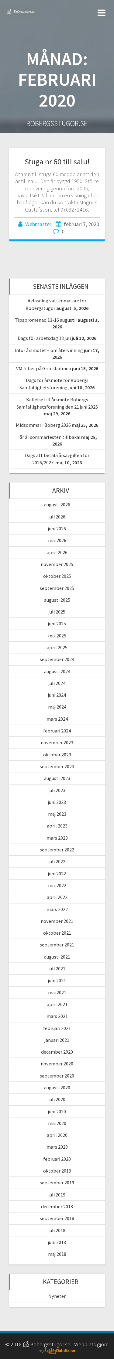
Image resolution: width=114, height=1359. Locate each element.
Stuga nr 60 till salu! (57, 161)
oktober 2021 (57, 933)
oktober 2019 (57, 1171)
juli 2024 (57, 683)
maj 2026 (57, 540)
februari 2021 (57, 1028)
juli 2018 (57, 1230)
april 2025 (57, 647)
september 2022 (57, 850)
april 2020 (57, 1135)
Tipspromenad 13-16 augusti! (46, 320)
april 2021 (57, 1004)
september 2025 (57, 588)
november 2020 (57, 1064)
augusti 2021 (57, 957)
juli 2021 (57, 969)
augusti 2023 (57, 778)
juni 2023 (57, 802)
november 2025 (57, 564)
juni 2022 (57, 873)
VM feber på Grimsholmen (43, 368)
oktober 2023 (57, 755)
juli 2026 (57, 517)
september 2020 (57, 1076)
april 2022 (57, 897)
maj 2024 (57, 707)
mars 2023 (57, 838)
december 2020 (57, 1052)
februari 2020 (57, 1159)
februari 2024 (57, 731)
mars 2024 (57, 719)
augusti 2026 (57, 505)
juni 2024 (57, 695)
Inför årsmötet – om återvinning (49, 350)
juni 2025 (57, 623)
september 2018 (57, 1218)
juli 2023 (57, 790)
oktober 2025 (57, 576)
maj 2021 (57, 992)
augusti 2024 (57, 671)
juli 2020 (57, 1099)
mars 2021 (57, 1016)
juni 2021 (57, 980)
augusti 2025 (57, 600)
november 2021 (57, 921)
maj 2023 (57, 814)
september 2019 (57, 1183)
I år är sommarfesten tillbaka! (48, 437)
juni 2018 (57, 1242)
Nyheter (57, 1296)
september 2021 (57, 945)
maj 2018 (57, 1254)
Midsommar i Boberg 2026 (43, 425)
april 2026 (57, 552)
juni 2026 (57, 528)
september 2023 (57, 766)
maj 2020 (57, 1123)
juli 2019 (57, 1195)
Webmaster (38, 224)
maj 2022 (57, 885)
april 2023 (57, 826)
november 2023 (57, 742)
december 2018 (57, 1206)
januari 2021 (57, 1040)
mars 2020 (57, 1147)
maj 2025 (57, 636)
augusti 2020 (57, 1087)
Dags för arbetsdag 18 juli (44, 338)
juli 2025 (57, 612)
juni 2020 (57, 1111)
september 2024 (57, 659)
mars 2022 (57, 909)
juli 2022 (57, 861)
